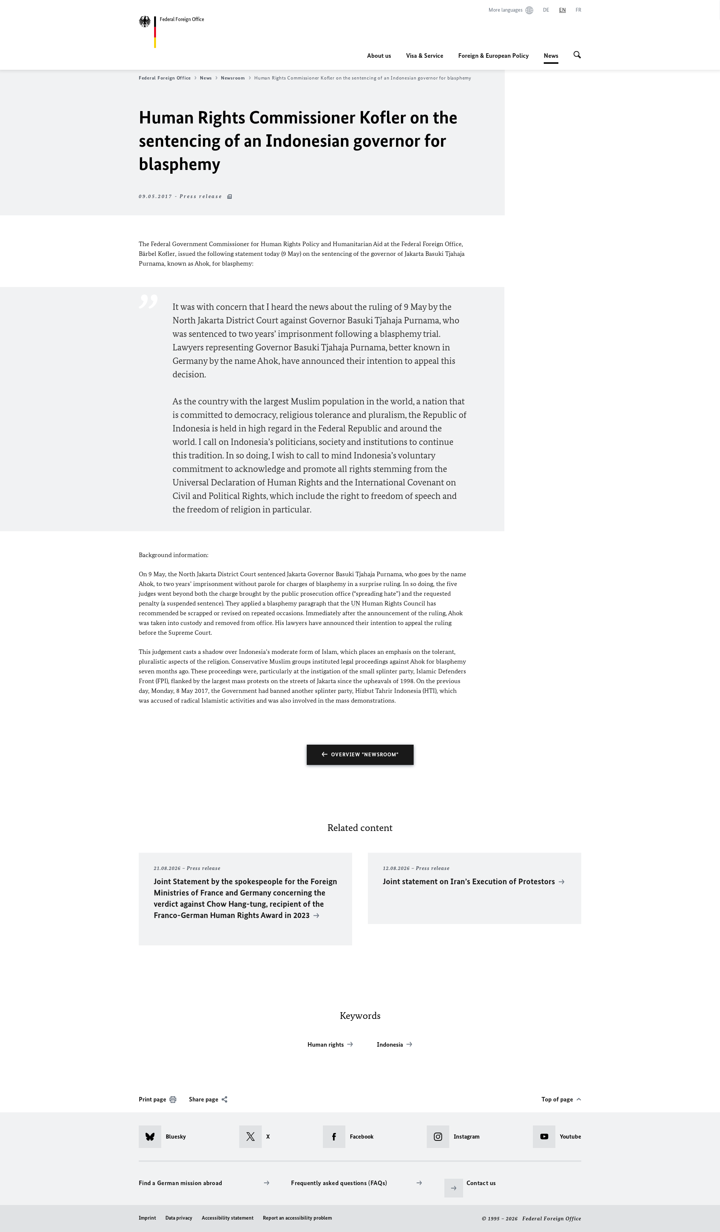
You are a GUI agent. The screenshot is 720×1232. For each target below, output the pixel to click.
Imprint (147, 1218)
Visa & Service (424, 55)
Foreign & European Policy (493, 55)
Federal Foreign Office (165, 78)
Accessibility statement (228, 1218)
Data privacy (178, 1218)
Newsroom (233, 78)
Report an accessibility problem (297, 1218)
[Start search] (577, 55)
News (551, 58)
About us (379, 55)
